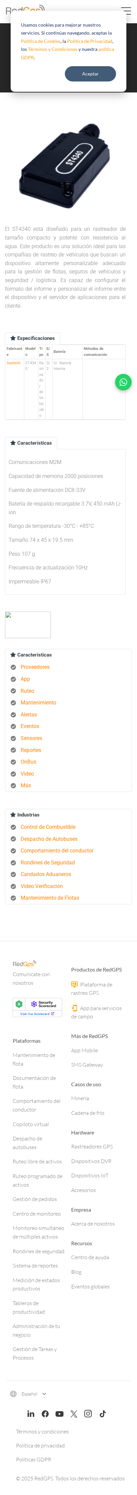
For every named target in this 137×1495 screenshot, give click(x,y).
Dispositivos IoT (89, 1175)
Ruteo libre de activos (37, 1161)
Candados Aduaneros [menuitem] (46, 874)
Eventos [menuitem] (30, 726)
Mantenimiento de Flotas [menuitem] (50, 898)
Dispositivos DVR (91, 1161)
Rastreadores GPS (92, 1146)
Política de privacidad (40, 1445)
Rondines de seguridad (39, 1251)
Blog (76, 1272)
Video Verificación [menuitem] (42, 886)
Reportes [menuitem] (31, 750)
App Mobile (84, 1050)
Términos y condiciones (42, 1431)
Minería (80, 1098)
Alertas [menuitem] (29, 714)
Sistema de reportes (35, 1265)
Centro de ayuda (90, 1257)
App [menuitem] (25, 679)
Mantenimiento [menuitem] (38, 702)
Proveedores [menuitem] (35, 667)
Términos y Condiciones (52, 49)
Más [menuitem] (26, 785)
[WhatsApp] (123, 382)
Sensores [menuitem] (31, 738)
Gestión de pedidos (35, 1199)
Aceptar (90, 73)
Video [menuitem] (27, 774)
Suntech (13, 363)
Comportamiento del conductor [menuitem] (57, 850)
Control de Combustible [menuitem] (48, 827)
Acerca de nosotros (93, 1223)
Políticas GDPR (33, 1459)
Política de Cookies (41, 41)
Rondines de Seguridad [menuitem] (48, 862)
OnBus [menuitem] (28, 762)
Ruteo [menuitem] (27, 691)
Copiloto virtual (31, 1124)
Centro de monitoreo (37, 1213)
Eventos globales (90, 1286)
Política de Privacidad (89, 41)
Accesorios (83, 1190)
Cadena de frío (87, 1113)
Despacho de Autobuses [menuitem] (49, 839)
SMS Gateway (87, 1064)
